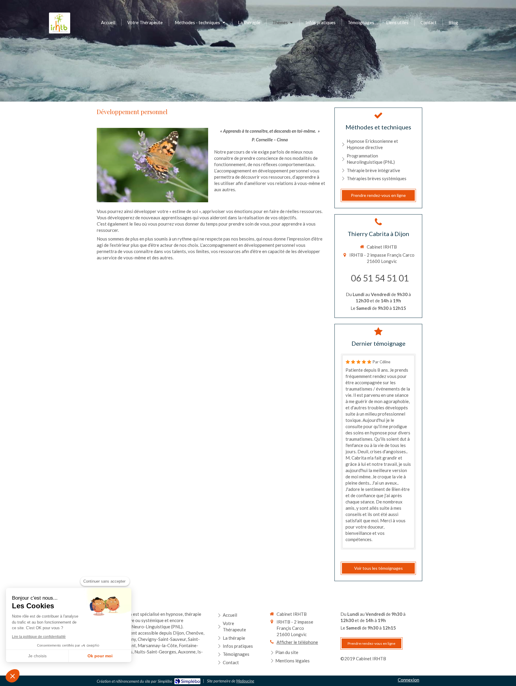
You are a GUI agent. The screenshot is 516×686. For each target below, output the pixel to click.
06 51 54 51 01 (380, 277)
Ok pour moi (100, 655)
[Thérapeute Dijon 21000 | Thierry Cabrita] (59, 23)
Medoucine (245, 681)
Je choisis (37, 655)
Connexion (408, 679)
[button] (12, 676)
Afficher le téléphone (297, 642)
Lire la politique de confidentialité (39, 637)
